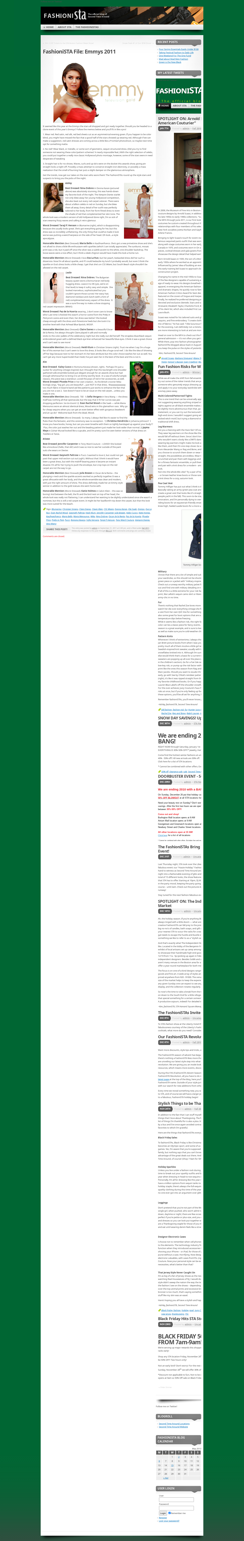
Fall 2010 (196, 128)
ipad (191, 1310)
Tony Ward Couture (125, 520)
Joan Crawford (190, 361)
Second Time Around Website (173, 1426)
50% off (164, 771)
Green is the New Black (170, 62)
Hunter (191, 709)
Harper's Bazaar (175, 361)
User (161, 1495)
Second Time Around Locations (174, 1423)
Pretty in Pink (58, 520)
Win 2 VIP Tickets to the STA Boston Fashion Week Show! (69, 43)
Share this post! (56, 529)
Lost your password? (169, 1520)
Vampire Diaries (142, 520)
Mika (92, 516)
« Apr (165, 1477)
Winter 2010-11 (200, 372)
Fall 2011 (145, 528)
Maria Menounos (81, 516)
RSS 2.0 (109, 531)
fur (186, 709)
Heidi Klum (90, 512)
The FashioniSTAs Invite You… (184, 1012)
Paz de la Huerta (133, 516)
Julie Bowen (120, 512)
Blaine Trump (199, 358)
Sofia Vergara (92, 520)
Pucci (67, 520)
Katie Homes (144, 512)
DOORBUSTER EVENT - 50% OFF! (186, 776)
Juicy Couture (201, 1310)
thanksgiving (178, 1313)
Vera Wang (51, 523)
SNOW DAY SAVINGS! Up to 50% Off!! (191, 718)
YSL (187, 1313)
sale (185, 771)
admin (94, 528)
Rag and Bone (179, 713)
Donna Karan (121, 509)
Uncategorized (201, 856)
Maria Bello (67, 516)
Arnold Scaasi (167, 358)
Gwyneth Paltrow (76, 512)
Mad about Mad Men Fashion (173, 58)
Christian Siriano (70, 509)
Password (164, 1504)
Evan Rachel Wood (59, 512)
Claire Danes (85, 509)
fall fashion (166, 709)
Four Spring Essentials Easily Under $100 (179, 49)
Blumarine (56, 509)
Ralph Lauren (193, 713)
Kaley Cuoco (132, 512)
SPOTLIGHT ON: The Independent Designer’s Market (198, 903)
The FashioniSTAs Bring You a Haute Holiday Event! (198, 849)
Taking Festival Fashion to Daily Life (176, 52)
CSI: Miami (109, 509)
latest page (163, 1079)
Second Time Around (198, 771)
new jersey (166, 1313)
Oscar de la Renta (117, 516)
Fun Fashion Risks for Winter (184, 366)
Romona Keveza (78, 520)
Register (163, 1517)
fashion (177, 1310)
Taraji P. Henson (107, 520)
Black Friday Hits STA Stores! (183, 1318)
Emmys (141, 509)
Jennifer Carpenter (105, 512)
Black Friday (166, 1310)
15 (172, 1465)
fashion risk (178, 709)
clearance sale (175, 771)
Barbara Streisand (183, 358)
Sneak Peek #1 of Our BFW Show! (136, 43)
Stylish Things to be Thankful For (187, 1103)
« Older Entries (165, 1387)
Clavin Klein (97, 509)
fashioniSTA (179, 90)
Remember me (178, 1513)
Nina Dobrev (102, 516)
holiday (185, 1310)
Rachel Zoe (166, 713)
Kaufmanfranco (53, 516)
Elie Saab (132, 509)
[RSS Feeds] (194, 24)
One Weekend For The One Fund (175, 55)
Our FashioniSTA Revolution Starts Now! (194, 1036)
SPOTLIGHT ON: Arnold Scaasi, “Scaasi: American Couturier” (193, 121)
